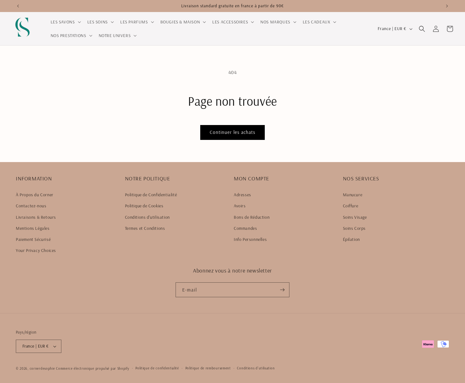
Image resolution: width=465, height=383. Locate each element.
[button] (65, 21)
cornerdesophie (42, 368)
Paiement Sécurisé (33, 239)
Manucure (353, 195)
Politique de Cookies (144, 206)
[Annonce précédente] (18, 6)
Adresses (242, 195)
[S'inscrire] (282, 289)
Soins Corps (354, 228)
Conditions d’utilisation (256, 368)
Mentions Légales (33, 228)
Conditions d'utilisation (147, 217)
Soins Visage (355, 217)
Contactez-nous (31, 206)
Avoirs (240, 206)
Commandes (245, 228)
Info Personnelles (250, 239)
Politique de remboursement (208, 368)
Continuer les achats (232, 132)
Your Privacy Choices (36, 250)
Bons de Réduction (252, 217)
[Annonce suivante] (447, 6)
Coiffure (350, 206)
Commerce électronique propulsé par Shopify (92, 368)
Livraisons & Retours (36, 217)
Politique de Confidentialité (151, 195)
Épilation (351, 239)
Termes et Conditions (145, 228)
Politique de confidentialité (157, 368)
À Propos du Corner (34, 195)
